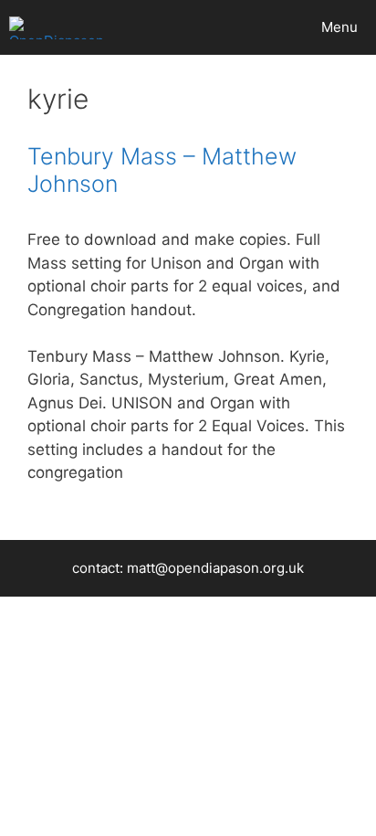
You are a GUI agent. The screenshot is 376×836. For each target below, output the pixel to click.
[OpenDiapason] (56, 27)
